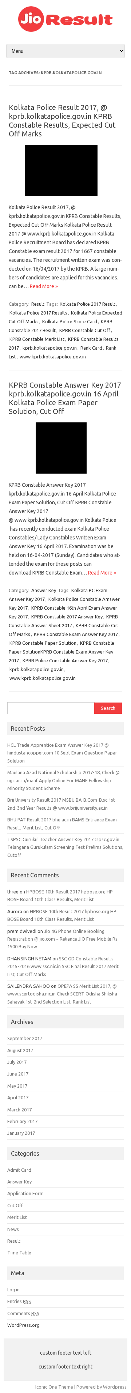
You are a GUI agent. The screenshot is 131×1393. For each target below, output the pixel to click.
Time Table (19, 1252)
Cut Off (15, 1205)
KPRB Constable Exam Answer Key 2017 (76, 634)
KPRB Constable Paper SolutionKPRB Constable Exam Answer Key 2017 (61, 651)
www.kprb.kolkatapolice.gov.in (53, 356)
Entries (19, 1301)
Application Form (25, 1193)
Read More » (44, 286)
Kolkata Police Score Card (69, 321)
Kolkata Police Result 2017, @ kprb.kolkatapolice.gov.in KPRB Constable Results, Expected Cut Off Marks (62, 120)
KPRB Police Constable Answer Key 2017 (65, 660)
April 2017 (17, 1097)
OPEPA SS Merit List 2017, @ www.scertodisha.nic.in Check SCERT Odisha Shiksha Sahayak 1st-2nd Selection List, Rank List (62, 993)
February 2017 (22, 1121)
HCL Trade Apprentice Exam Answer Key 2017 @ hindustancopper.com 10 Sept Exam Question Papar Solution (62, 752)
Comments (23, 1313)
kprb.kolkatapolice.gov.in (50, 347)
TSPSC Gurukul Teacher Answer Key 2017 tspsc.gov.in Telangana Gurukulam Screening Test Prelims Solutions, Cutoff (65, 847)
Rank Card (91, 347)
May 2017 (17, 1085)
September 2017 (24, 1038)
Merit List (17, 1217)
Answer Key (43, 590)
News (13, 1229)
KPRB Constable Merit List (36, 339)
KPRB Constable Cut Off (84, 330)
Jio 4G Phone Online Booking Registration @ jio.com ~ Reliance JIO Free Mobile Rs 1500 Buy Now (62, 939)
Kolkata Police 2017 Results (38, 312)
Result (37, 303)
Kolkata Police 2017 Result (87, 303)
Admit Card (19, 1169)
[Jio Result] (65, 30)
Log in (13, 1289)
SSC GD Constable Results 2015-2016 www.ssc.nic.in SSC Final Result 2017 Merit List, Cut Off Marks (63, 966)
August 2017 (20, 1050)
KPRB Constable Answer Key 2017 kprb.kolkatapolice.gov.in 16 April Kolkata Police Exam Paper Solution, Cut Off (65, 398)
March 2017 (19, 1109)
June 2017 (17, 1073)
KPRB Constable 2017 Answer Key (67, 616)
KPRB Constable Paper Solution (42, 642)
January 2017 (21, 1133)
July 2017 (17, 1062)
